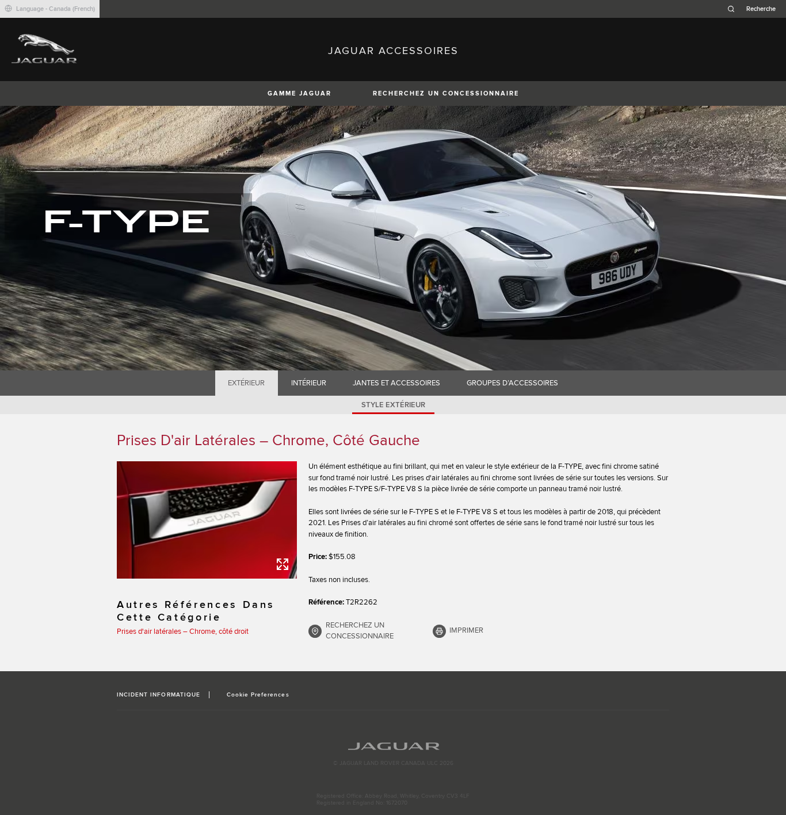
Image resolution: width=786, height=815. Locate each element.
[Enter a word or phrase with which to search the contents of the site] (755, 9)
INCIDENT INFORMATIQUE (158, 694)
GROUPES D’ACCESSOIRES (512, 383)
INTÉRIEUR (308, 383)
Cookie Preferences (258, 694)
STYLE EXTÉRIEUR (393, 405)
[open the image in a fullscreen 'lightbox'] (207, 520)
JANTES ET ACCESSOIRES (396, 383)
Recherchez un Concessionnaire (446, 93)
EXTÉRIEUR (246, 383)
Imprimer (466, 630)
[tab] (246, 383)
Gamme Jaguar (299, 93)
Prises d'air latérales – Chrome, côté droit (183, 631)
